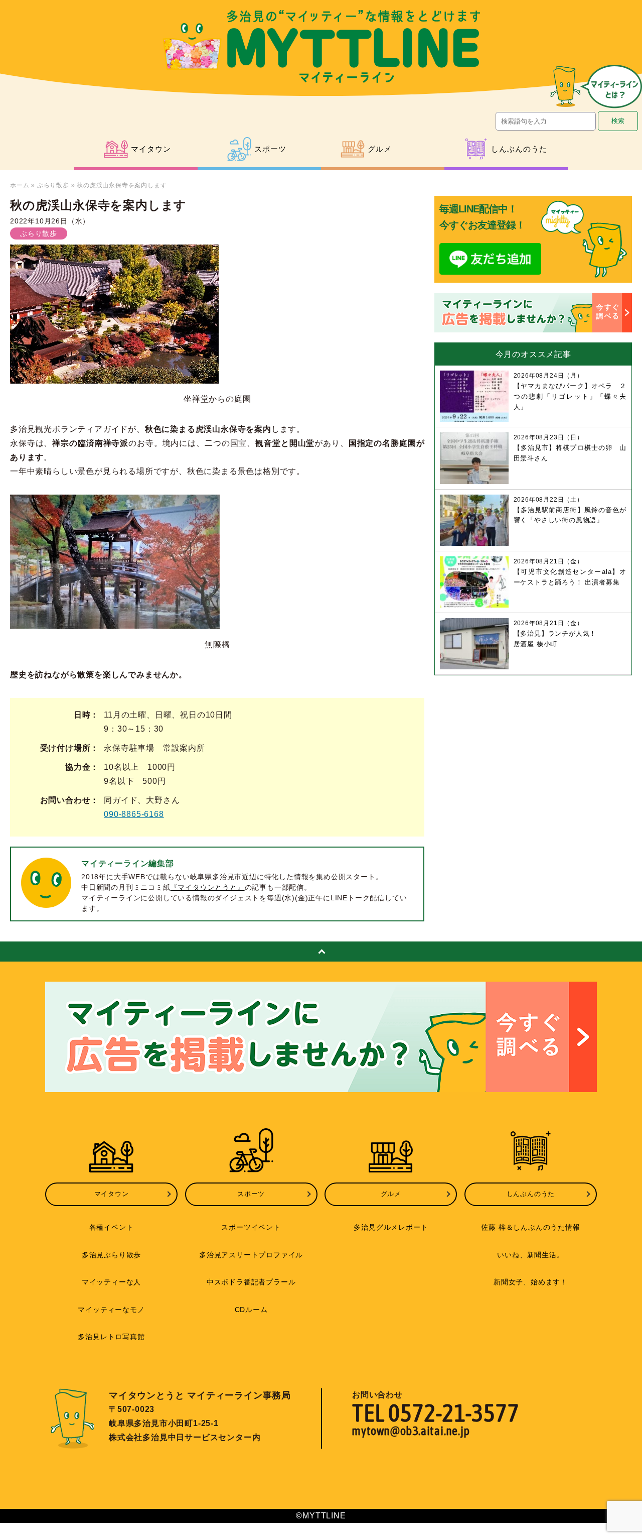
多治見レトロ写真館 (111, 1337)
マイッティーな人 (111, 1282)
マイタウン (111, 1194)
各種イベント (111, 1227)
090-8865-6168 (134, 814)
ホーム (19, 185)
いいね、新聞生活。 (530, 1255)
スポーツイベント (250, 1227)
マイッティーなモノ (111, 1310)
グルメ (391, 1194)
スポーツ (251, 1194)
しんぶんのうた (531, 1194)
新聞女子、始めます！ (531, 1282)
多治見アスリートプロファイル (251, 1255)
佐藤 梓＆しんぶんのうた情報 (530, 1227)
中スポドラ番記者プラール (251, 1282)
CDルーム (251, 1310)
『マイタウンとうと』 (208, 887)
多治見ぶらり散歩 (111, 1255)
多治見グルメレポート (391, 1227)
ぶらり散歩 (53, 185)
